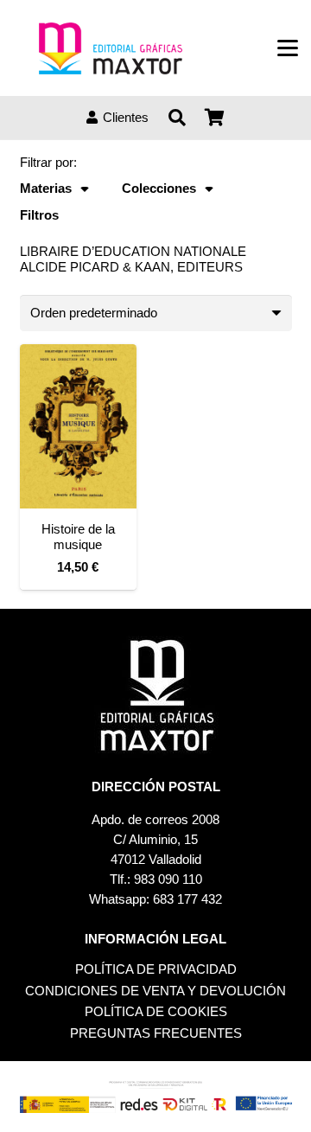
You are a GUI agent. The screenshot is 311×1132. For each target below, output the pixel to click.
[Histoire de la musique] (78, 426)
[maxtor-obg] (110, 48)
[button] (287, 48)
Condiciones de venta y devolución (155, 990)
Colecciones (159, 188)
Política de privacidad (156, 969)
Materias (46, 188)
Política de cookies (156, 1011)
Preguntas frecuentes (156, 1033)
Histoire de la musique (78, 536)
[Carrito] (215, 117)
